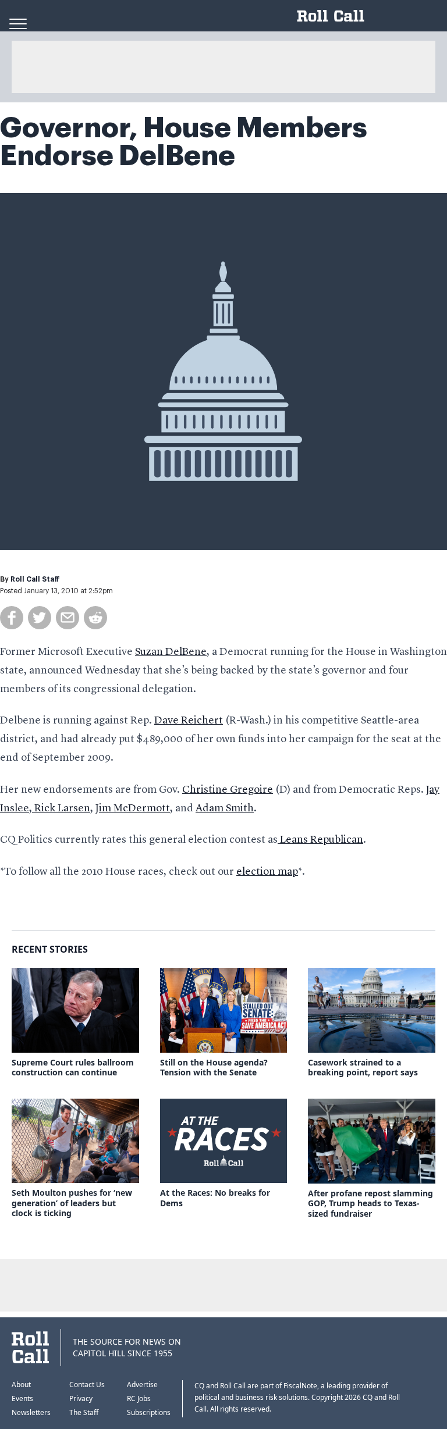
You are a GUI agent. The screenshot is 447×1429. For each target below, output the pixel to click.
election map (267, 872)
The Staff (83, 1412)
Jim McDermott (132, 808)
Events (22, 1398)
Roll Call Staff (35, 579)
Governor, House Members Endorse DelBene (183, 142)
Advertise (142, 1384)
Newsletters (31, 1412)
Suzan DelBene (171, 652)
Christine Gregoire (227, 790)
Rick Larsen (61, 808)
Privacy (81, 1398)
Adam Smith (225, 808)
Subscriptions (149, 1412)
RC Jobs (139, 1398)
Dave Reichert (188, 720)
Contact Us (87, 1384)
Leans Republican (320, 840)
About (21, 1384)
